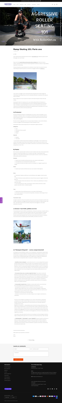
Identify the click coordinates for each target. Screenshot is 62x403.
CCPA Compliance (7, 377)
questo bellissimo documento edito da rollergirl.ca (29, 62)
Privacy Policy (6, 375)
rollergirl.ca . (42, 68)
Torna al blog (31, 340)
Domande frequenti (7, 366)
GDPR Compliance (7, 378)
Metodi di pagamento (7, 373)
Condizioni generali (7, 380)
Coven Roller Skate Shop (9, 400)
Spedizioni (6, 370)
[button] (17, 4)
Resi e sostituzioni (7, 368)
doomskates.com (35, 56)
